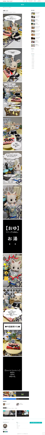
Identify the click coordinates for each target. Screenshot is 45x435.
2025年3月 (33, 55)
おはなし (8, 408)
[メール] (5, 431)
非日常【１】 (37, 44)
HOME (17, 423)
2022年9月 (33, 62)
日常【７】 (37, 19)
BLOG (17, 424)
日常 (16, 408)
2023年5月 (33, 59)
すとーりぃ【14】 (38, 12)
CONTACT (13, 419)
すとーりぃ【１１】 (38, 30)
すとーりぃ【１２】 (8, 403)
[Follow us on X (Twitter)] (3, 431)
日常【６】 (37, 23)
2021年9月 (33, 68)
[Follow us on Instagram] (7, 431)
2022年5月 (33, 65)
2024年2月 (33, 58)
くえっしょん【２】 (38, 37)
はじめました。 (21, 403)
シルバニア (11, 408)
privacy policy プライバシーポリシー (7, 419)
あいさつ (33, 51)
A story (7, 407)
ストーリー (14, 408)
